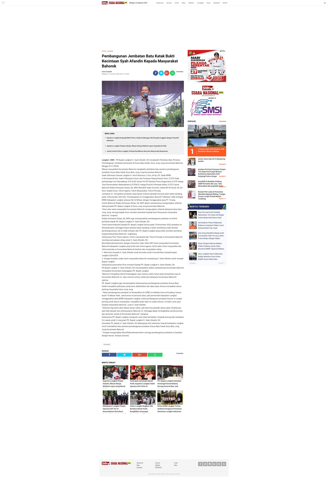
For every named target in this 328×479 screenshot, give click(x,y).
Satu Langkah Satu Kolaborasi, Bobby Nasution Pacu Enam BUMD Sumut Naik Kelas (210, 256)
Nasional (159, 3)
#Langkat (107, 344)
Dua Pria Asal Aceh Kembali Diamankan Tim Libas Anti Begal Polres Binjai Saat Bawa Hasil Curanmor (211, 215)
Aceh (177, 3)
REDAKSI (226, 3)
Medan (191, 3)
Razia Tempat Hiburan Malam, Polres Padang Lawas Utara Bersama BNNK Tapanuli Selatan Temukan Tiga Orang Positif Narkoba (211, 246)
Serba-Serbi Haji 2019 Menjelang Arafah (211, 160)
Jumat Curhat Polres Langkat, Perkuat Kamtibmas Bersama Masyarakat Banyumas (137, 151)
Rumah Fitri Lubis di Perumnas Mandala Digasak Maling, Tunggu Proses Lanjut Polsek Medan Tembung (211, 195)
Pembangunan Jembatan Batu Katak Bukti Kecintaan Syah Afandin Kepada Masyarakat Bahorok (140, 61)
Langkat (200, 3)
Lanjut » (221, 263)
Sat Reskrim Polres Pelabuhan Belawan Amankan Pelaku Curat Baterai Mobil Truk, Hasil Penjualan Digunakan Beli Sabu (211, 225)
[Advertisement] (164, 31)
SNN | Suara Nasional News (170, 474)
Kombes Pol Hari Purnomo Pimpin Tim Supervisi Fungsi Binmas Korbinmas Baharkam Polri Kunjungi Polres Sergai (212, 172)
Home (104, 51)
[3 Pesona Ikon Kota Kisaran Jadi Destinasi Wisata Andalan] (207, 135)
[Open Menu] (3, 3)
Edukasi (216, 3)
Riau (183, 3)
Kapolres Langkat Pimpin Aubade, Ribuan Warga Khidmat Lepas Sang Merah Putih (136, 146)
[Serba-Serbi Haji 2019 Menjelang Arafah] (191, 161)
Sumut (169, 3)
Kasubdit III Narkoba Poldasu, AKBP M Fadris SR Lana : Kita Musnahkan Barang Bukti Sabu (210, 183)
